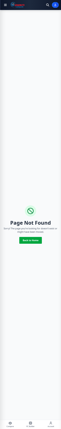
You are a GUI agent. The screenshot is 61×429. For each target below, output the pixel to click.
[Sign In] (55, 5)
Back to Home (30, 240)
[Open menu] (5, 5)
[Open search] (48, 5)
